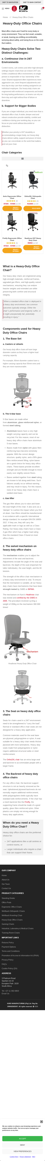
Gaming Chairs (8, 924)
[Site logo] (23, 8)
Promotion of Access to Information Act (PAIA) (20, 956)
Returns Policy (8, 943)
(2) (17, 201)
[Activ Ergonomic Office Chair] (12, 182)
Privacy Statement (25, 1157)
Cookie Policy (14, 1157)
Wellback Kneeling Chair (12, 915)
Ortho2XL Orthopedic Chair (32, 197)
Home (5, 17)
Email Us (5, 994)
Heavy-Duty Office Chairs (12, 920)
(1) (17, 243)
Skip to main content (32, 2)
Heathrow (30, 595)
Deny (22, 1145)
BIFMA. (31, 589)
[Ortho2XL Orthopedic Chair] (33, 182)
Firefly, (28, 802)
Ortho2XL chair (13, 760)
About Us (5, 880)
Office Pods (6, 902)
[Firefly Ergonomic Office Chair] (12, 224)
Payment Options (9, 947)
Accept (22, 1139)
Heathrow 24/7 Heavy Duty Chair (33, 239)
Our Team (6, 884)
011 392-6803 (14, 8)
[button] (41, 1122)
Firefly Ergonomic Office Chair (12, 239)
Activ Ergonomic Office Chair (12, 197)
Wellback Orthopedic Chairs (13, 911)
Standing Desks (8, 898)
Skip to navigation (10, 2)
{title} (33, 1157)
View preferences (23, 1151)
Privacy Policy (7, 960)
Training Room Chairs (11, 933)
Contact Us (6, 888)
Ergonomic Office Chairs (12, 907)
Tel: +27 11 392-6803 (10, 991)
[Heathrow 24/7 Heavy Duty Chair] (33, 224)
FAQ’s (4, 964)
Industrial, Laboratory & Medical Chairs (17, 928)
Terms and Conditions (11, 951)
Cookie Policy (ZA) (9, 968)
